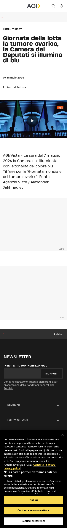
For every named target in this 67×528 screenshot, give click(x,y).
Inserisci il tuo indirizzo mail (25, 365)
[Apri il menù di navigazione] (5, 6)
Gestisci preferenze (33, 521)
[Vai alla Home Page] (33, 6)
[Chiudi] (62, 435)
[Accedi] (61, 6)
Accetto (33, 499)
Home (6, 29)
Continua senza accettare (33, 510)
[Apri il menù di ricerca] (53, 6)
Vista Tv (17, 29)
